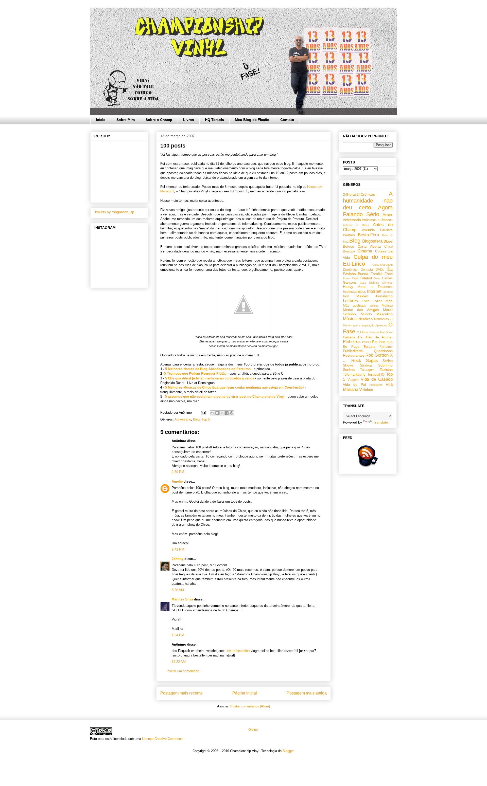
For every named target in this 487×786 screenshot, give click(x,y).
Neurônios (381, 319)
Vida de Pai (354, 384)
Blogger (288, 751)
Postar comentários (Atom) (250, 706)
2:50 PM (178, 472)
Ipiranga (388, 291)
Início (101, 120)
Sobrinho (385, 365)
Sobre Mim (125, 120)
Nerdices (365, 319)
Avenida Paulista (377, 230)
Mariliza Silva (182, 599)
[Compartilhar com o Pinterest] (231, 412)
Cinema (365, 251)
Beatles (349, 235)
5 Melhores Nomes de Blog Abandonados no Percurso (208, 369)
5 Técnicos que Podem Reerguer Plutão (195, 373)
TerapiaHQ (376, 374)
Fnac (389, 274)
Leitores (350, 300)
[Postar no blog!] (217, 412)
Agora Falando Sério (368, 210)
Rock (356, 360)
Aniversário (183, 419)
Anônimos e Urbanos (377, 220)
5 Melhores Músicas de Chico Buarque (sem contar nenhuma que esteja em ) (234, 387)
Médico (374, 305)
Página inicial (244, 693)
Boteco (348, 246)
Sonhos (349, 370)
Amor (387, 214)
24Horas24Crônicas (359, 194)
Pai (360, 337)
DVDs (380, 269)
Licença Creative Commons (162, 739)
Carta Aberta (369, 246)
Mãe (389, 301)
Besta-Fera (368, 234)
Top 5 (206, 419)
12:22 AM (179, 662)
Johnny (177, 559)
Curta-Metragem (382, 264)
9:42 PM (178, 549)
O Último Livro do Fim (371, 332)
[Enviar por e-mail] (212, 412)
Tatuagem (367, 370)
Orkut (389, 332)
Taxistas (386, 370)
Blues (388, 241)
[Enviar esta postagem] (203, 412)
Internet (374, 291)
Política (366, 341)
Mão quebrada (354, 305)
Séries (387, 361)
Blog (196, 419)
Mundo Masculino (377, 314)
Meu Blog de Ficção (252, 120)
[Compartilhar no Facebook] (226, 412)
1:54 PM (178, 635)
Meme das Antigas (361, 310)
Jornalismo (384, 296)
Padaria (349, 337)
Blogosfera (372, 241)
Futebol (366, 278)
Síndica (366, 365)
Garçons (350, 282)
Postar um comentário (183, 671)
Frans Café (350, 278)
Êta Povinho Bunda (368, 271)
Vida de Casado (377, 379)
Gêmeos (387, 282)
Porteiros (386, 347)
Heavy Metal (354, 287)
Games (387, 278)
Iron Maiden (355, 296)
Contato (287, 120)
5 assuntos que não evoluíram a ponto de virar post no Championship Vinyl (225, 396)
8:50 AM (178, 590)
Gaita (377, 278)
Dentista (367, 269)
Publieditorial (353, 351)
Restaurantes (353, 355)
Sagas (372, 360)
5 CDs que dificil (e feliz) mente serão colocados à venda (209, 378)
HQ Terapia (214, 120)
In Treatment (382, 287)
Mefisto (387, 305)
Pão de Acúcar (379, 337)
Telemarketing (354, 374)
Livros (188, 120)
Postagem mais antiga (307, 693)
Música (350, 318)
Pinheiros (352, 341)
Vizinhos (366, 390)
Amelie (177, 481)
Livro (366, 301)
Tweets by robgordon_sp (114, 212)
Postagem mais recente (181, 693)
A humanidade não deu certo (368, 201)
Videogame (375, 384)
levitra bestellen (238, 651)
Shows (348, 365)
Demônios (350, 269)
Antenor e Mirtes (356, 225)
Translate (380, 422)
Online (252, 730)
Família (376, 274)
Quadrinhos (383, 351)
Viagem (353, 379)
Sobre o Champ (159, 120)
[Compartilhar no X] (221, 412)
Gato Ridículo (369, 282)
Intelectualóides (354, 292)
